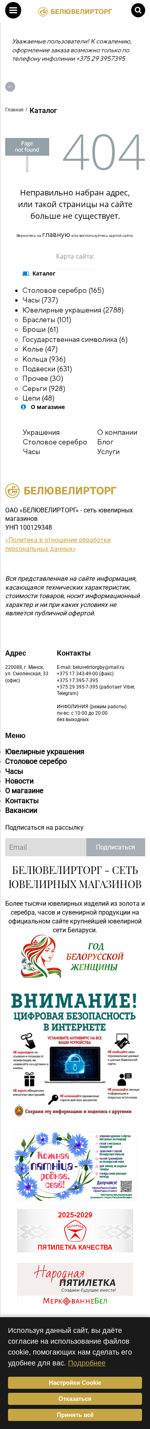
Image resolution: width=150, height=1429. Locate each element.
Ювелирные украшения (44, 751)
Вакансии (21, 810)
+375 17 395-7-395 (77, 680)
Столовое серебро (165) (63, 290)
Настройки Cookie (75, 1382)
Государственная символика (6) (75, 339)
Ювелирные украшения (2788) (73, 310)
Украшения (41, 432)
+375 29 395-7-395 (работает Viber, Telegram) (96, 690)
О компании (117, 432)
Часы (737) (40, 300)
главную (56, 234)
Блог (105, 442)
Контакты (22, 800)
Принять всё (75, 1414)
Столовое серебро (55, 442)
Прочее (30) (43, 378)
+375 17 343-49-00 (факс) (85, 673)
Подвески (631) (47, 368)
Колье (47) (40, 349)
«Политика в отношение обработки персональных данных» (58, 544)
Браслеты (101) (47, 319)
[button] (13, 10)
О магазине (24, 790)
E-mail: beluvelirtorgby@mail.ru (90, 667)
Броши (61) (40, 329)
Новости (19, 781)
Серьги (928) (44, 388)
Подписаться (115, 847)
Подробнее (87, 1363)
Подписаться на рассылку (44, 827)
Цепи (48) (38, 398)
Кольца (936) (44, 359)
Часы (31, 451)
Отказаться (75, 1398)
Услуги (108, 451)
